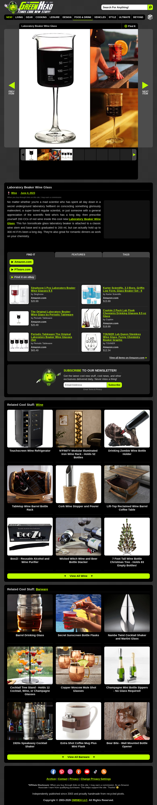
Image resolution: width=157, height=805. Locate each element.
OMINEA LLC (79, 800)
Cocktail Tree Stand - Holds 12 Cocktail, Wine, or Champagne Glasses (30, 691)
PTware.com (21, 269)
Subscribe (114, 385)
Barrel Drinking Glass (30, 635)
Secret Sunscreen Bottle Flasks (78, 635)
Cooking (41, 17)
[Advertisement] (78, 171)
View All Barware (78, 757)
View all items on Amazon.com (126, 357)
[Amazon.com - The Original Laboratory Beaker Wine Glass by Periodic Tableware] (19, 318)
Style (112, 17)
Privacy (99, 389)
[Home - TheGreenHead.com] (28, 7)
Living (19, 17)
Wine (14, 193)
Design (67, 17)
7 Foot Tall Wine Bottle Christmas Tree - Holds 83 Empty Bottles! (127, 562)
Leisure (55, 17)
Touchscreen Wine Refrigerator (30, 450)
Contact (62, 778)
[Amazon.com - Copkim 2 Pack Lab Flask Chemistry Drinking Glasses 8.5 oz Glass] (91, 318)
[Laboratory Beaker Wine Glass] (31, 154)
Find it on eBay (22, 277)
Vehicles (100, 17)
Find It (131, 26)
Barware (42, 589)
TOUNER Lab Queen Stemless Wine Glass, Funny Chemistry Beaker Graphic (122, 337)
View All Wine (78, 576)
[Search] (150, 7)
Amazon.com (21, 262)
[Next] (134, 154)
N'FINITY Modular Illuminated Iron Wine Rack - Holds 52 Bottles (78, 454)
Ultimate (124, 17)
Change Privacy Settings (96, 778)
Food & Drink (82, 17)
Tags (126, 254)
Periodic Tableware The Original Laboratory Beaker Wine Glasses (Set (51, 337)
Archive (51, 778)
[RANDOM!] (150, 17)
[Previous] (23, 154)
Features (78, 254)
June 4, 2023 (28, 193)
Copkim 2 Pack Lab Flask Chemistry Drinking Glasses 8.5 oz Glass (124, 313)
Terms (91, 389)
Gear (29, 17)
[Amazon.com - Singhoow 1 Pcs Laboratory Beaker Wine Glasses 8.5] (19, 294)
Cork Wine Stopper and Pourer (78, 506)
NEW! (9, 17)
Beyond (138, 17)
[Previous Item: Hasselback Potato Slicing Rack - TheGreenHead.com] (11, 88)
